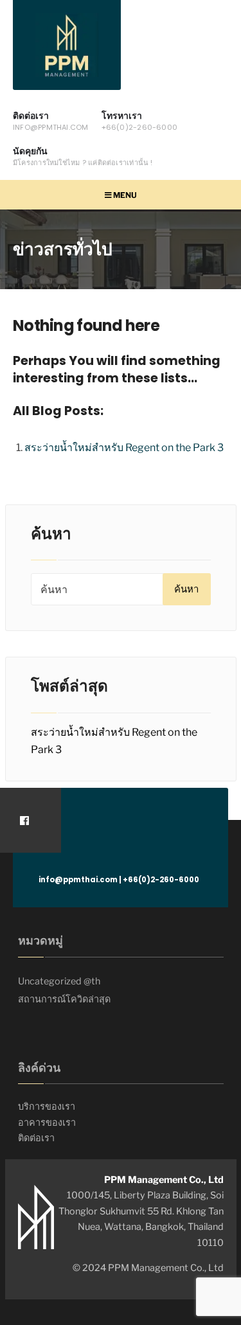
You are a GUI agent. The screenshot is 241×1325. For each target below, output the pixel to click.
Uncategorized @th (59, 981)
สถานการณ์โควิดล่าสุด (64, 999)
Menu (124, 195)
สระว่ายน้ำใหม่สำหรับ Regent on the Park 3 (124, 447)
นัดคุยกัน (83, 156)
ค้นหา (186, 589)
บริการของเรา (46, 1106)
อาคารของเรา (47, 1122)
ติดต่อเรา (51, 120)
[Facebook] (24, 820)
